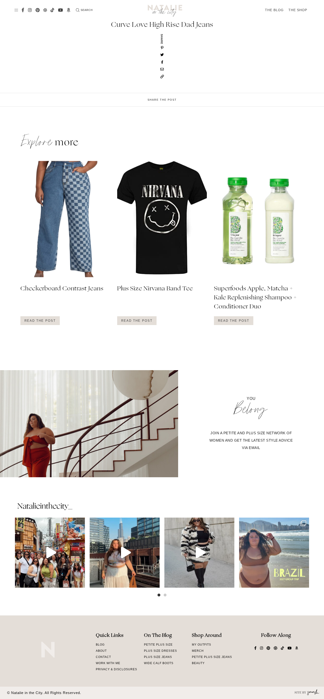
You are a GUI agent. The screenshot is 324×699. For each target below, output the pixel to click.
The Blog (274, 10)
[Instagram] (80, 582)
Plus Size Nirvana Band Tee (155, 289)
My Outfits (201, 644)
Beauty (198, 663)
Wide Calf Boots (158, 663)
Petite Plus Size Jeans (212, 657)
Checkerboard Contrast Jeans (61, 289)
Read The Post (40, 320)
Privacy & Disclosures (116, 669)
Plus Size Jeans (158, 657)
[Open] (50, 553)
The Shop (297, 10)
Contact (103, 657)
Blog (100, 644)
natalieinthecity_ (44, 506)
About (101, 650)
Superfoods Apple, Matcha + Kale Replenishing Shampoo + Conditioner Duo (255, 298)
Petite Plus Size (158, 644)
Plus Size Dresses (160, 650)
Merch (198, 650)
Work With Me (108, 663)
